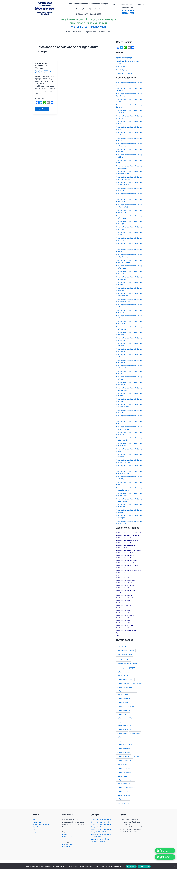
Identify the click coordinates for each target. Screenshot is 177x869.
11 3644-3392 (67, 837)
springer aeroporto (123, 672)
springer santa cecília (123, 752)
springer (132, 668)
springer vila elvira (122, 776)
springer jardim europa (124, 722)
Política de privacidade (124, 73)
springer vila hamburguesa (125, 780)
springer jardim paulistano (125, 729)
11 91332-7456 (128, 10)
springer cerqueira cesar (124, 687)
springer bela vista (123, 675)
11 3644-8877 (67, 834)
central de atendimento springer (127, 663)
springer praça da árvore (124, 744)
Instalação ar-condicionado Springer (41, 65)
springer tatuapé (122, 764)
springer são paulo (124, 761)
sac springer (121, 668)
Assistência (37, 822)
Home (35, 819)
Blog (34, 832)
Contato (36, 829)
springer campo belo (123, 683)
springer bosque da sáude (125, 679)
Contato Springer (122, 70)
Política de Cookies (144, 866)
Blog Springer (121, 66)
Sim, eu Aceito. (131, 866)
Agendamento (38, 827)
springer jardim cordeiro (124, 718)
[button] (82, 32)
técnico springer (123, 803)
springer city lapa (122, 694)
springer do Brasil (122, 702)
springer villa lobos (123, 799)
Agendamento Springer (124, 58)
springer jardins (122, 733)
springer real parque (123, 748)
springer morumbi (122, 737)
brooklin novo (123, 659)
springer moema (135, 733)
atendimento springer (125, 654)
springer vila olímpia (123, 791)
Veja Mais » (43, 109)
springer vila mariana (123, 783)
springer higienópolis (123, 710)
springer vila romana (123, 795)
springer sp (138, 756)
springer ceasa (137, 683)
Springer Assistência (41, 72)
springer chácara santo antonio (126, 691)
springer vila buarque (123, 768)
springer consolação (123, 698)
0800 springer (122, 646)
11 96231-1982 (128, 13)
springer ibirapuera (123, 714)
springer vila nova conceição (126, 787)
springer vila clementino (124, 772)
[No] (175, 866)
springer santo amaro (123, 756)
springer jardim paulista (124, 725)
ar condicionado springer (126, 650)
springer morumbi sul (123, 741)
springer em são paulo (126, 706)
